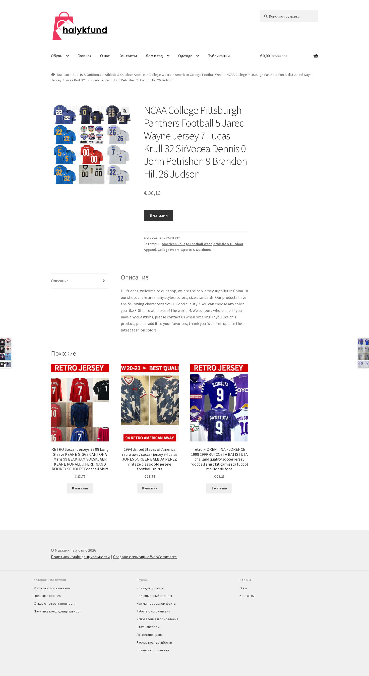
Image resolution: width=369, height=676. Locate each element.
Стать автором (148, 627)
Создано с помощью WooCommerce (145, 556)
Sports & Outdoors (87, 74)
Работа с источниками (153, 611)
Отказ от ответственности (55, 603)
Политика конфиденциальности (80, 556)
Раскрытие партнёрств (154, 642)
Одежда (185, 55)
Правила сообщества (153, 650)
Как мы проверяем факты (156, 603)
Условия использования (52, 588)
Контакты (127, 55)
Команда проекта (150, 588)
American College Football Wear (199, 74)
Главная (84, 55)
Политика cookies (47, 595)
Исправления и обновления (157, 619)
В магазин (159, 215)
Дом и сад (154, 55)
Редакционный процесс (154, 595)
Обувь (56, 55)
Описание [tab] (60, 280)
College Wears (160, 74)
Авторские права (150, 634)
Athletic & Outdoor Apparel (125, 74)
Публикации (219, 55)
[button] (125, 111)
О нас (105, 55)
